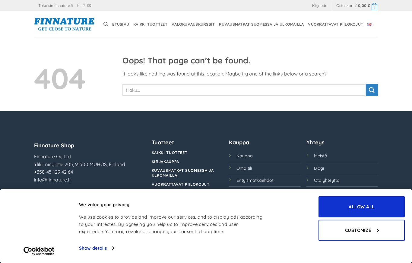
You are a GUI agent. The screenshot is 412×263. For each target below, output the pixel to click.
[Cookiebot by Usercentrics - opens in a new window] (39, 251)
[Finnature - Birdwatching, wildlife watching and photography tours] (64, 24)
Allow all (361, 207)
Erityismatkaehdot (255, 180)
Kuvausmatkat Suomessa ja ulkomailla (261, 24)
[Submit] (372, 90)
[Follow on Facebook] (78, 6)
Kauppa (244, 156)
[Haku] (105, 24)
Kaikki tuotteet (150, 24)
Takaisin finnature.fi (55, 5)
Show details (93, 248)
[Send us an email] (89, 6)
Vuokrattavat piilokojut (335, 24)
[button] (319, 5)
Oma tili (244, 168)
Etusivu (120, 24)
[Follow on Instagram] (83, 6)
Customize (358, 230)
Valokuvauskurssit (193, 24)
